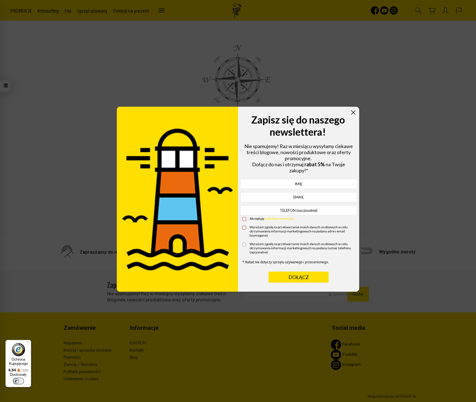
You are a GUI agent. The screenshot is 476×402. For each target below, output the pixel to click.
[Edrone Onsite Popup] (238, 201)
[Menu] (28, 343)
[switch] (18, 381)
